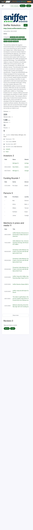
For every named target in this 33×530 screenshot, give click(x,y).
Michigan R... (16, 163)
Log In (28, 5)
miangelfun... (28, 170)
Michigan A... (16, 170)
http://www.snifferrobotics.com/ (15, 28)
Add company (14, 5)
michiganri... (28, 163)
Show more (16, 315)
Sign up (23, 5)
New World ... (16, 167)
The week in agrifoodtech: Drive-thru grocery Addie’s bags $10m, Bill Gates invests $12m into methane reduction (23, 298)
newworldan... (28, 167)
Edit (26, 25)
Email (7, 151)
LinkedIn (8, 149)
